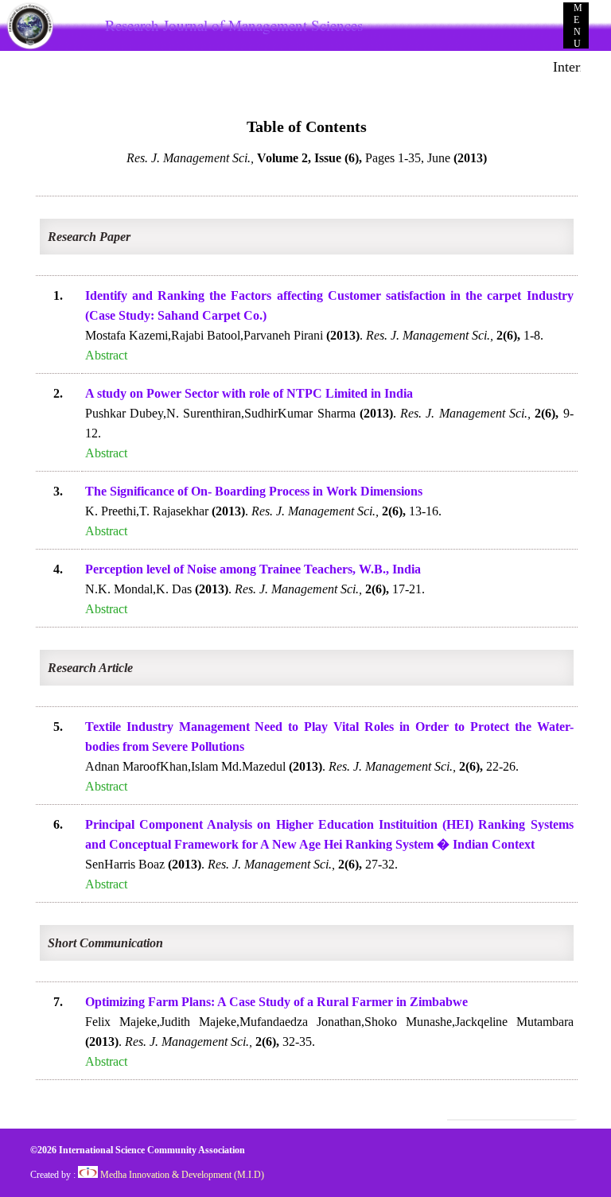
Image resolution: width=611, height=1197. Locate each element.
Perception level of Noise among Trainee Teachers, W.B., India (253, 569)
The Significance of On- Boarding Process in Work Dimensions (253, 491)
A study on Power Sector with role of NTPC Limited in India (249, 393)
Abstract (106, 355)
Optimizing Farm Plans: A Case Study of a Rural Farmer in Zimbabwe (276, 1002)
